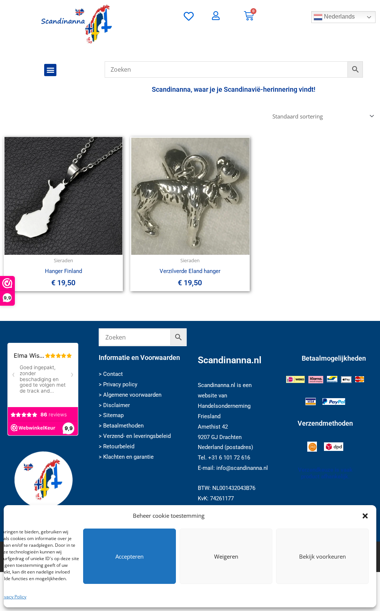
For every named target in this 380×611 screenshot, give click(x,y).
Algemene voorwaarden (132, 394)
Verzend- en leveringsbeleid (137, 436)
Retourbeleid (118, 446)
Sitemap (113, 415)
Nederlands (338, 16)
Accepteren (129, 556)
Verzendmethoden (325, 423)
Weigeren (226, 556)
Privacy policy (120, 384)
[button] (365, 516)
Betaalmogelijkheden (334, 358)
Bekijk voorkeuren (322, 556)
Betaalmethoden (123, 425)
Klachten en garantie (128, 457)
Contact (113, 374)
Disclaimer (116, 405)
